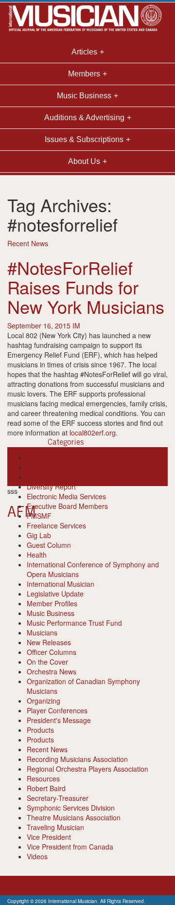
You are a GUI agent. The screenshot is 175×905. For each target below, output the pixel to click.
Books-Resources (54, 457)
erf (26, 471)
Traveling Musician (55, 827)
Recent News (27, 243)
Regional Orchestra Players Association (87, 769)
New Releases (49, 642)
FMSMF (39, 516)
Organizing (43, 701)
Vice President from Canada (70, 846)
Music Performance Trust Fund (74, 623)
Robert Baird (46, 788)
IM (76, 325)
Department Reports (58, 477)
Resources (43, 778)
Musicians (42, 632)
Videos (37, 856)
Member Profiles (52, 603)
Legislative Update (55, 593)
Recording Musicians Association (77, 759)
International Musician (60, 584)
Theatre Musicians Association (74, 817)
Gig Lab (39, 535)
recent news (108, 471)
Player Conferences (57, 710)
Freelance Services (56, 525)
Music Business (50, 613)
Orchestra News (51, 671)
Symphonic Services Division (71, 808)
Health (37, 555)
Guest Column (49, 545)
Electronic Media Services (66, 496)
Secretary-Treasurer (57, 798)
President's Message (59, 720)
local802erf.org (93, 432)
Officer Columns (51, 652)
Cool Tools (43, 467)
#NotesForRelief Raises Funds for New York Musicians (85, 286)
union (135, 471)
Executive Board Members (67, 506)
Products (40, 730)
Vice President (49, 837)
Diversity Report (51, 486)
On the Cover (47, 662)
